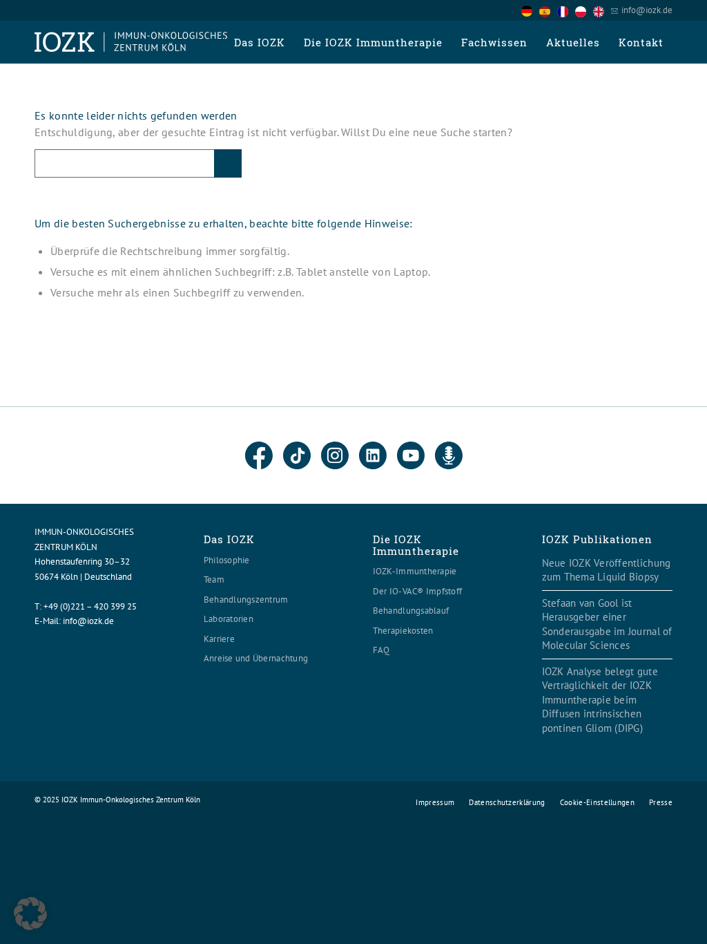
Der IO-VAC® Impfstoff (417, 591)
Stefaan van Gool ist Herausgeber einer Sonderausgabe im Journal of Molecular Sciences (607, 624)
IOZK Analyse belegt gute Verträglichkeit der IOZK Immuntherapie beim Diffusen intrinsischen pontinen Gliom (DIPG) (600, 700)
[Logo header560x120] (131, 42)
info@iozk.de (646, 10)
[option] (548, 11)
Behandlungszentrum (246, 599)
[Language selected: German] (566, 10)
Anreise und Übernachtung (256, 658)
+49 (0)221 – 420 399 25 (90, 606)
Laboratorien (228, 619)
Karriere (219, 639)
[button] (30, 913)
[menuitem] (259, 42)
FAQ (381, 650)
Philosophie (227, 560)
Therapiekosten (403, 630)
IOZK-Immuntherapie (415, 571)
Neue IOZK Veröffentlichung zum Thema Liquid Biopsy (606, 570)
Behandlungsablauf (411, 610)
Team (214, 579)
